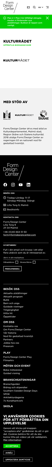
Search (34, 7)
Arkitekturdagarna (13, 397)
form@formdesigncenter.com (19, 234)
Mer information (12, 439)
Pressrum (8, 346)
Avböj (9, 453)
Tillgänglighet (11, 309)
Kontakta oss (10, 326)
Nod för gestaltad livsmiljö (18, 336)
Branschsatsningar (19, 379)
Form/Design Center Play (17, 357)
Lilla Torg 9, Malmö (17, 205)
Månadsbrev (8, 262)
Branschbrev (26, 262)
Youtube (21, 185)
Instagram (13, 185)
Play (6, 352)
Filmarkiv (8, 360)
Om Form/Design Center (17, 329)
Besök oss (11, 288)
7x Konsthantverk (13, 400)
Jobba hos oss (11, 342)
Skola (8, 406)
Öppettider (9, 316)
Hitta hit (8, 313)
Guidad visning (11, 373)
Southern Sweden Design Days (20, 390)
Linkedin (28, 185)
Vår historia (9, 332)
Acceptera (11, 446)
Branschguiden (11, 384)
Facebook (5, 185)
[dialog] (26, 438)
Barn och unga (11, 303)
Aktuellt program (13, 296)
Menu (47, 7)
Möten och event (17, 365)
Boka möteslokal (12, 369)
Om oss (8, 322)
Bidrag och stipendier (15, 387)
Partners (8, 339)
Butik (6, 299)
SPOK (6, 394)
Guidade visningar (13, 306)
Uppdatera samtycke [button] (17, 459)
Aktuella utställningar (15, 293)
